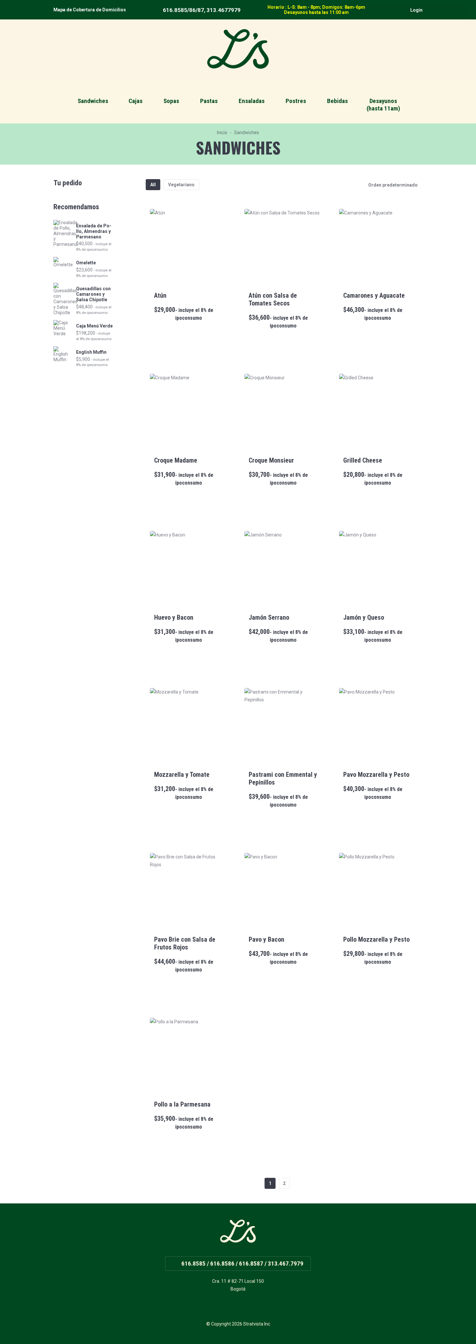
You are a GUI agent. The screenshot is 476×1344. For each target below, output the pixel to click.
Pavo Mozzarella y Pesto (376, 774)
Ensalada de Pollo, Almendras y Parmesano (93, 231)
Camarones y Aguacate (374, 295)
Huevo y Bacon (173, 617)
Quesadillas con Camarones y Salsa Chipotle (93, 294)
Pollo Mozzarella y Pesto (376, 939)
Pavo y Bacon (266, 939)
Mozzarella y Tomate (182, 774)
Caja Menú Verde (94, 325)
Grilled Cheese (362, 460)
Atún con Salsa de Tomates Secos (273, 299)
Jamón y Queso (363, 617)
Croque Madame (175, 460)
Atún (160, 295)
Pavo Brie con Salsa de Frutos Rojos (184, 943)
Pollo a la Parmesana (182, 1104)
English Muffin (91, 352)
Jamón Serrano (269, 617)
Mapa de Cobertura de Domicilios (89, 9)
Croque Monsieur (271, 460)
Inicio (222, 132)
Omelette (86, 262)
